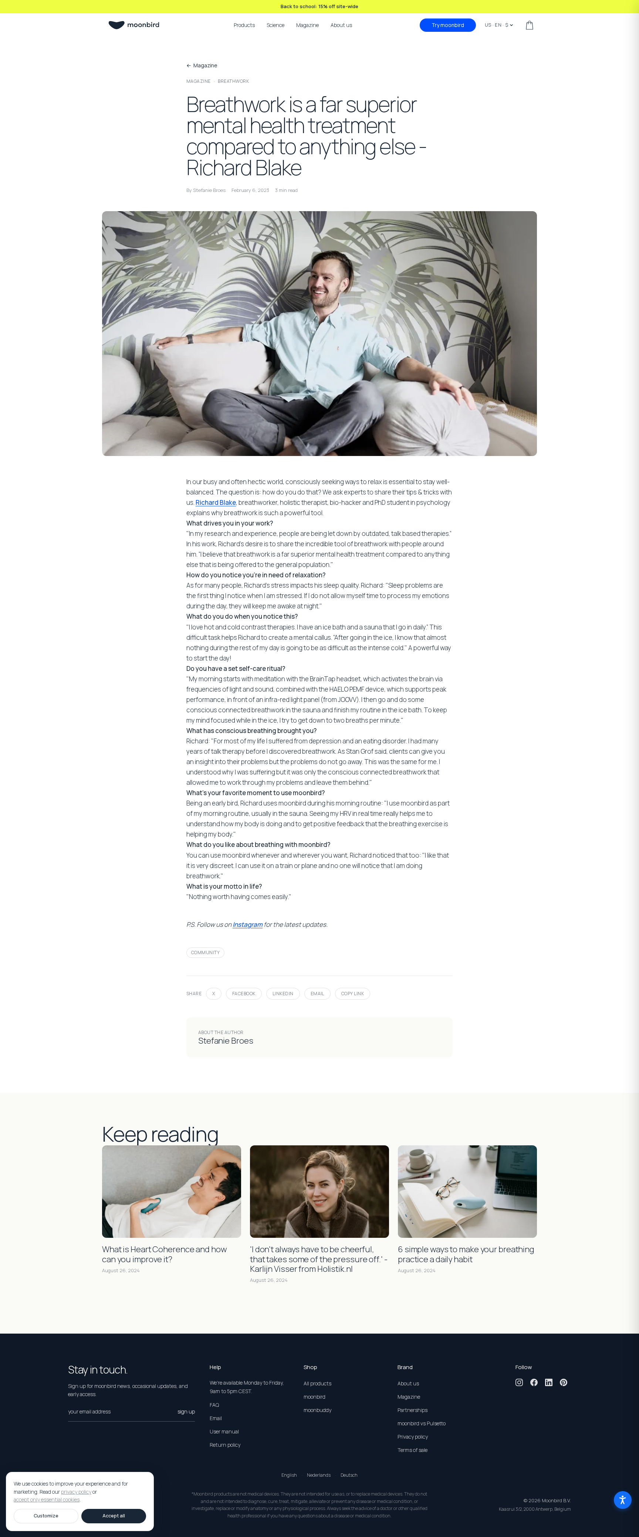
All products (317, 1383)
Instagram (248, 924)
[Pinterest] (563, 1382)
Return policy (225, 1444)
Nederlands (319, 1475)
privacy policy (76, 1491)
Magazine (307, 24)
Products (244, 24)
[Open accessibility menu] (623, 1500)
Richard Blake (216, 502)
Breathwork (233, 81)
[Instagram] (519, 1382)
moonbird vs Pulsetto (422, 1423)
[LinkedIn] (548, 1382)
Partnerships (412, 1409)
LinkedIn (283, 993)
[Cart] (529, 25)
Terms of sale (412, 1449)
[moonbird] (134, 25)
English (289, 1475)
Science (275, 24)
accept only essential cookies (47, 1499)
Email (317, 993)
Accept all (113, 1516)
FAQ (214, 1404)
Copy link (352, 993)
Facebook (244, 993)
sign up (186, 1411)
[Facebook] (534, 1382)
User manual (224, 1431)
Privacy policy (413, 1436)
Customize (46, 1516)
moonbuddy (317, 1409)
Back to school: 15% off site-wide (319, 6)
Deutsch (349, 1475)
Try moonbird (448, 24)
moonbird (314, 1396)
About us (341, 24)
